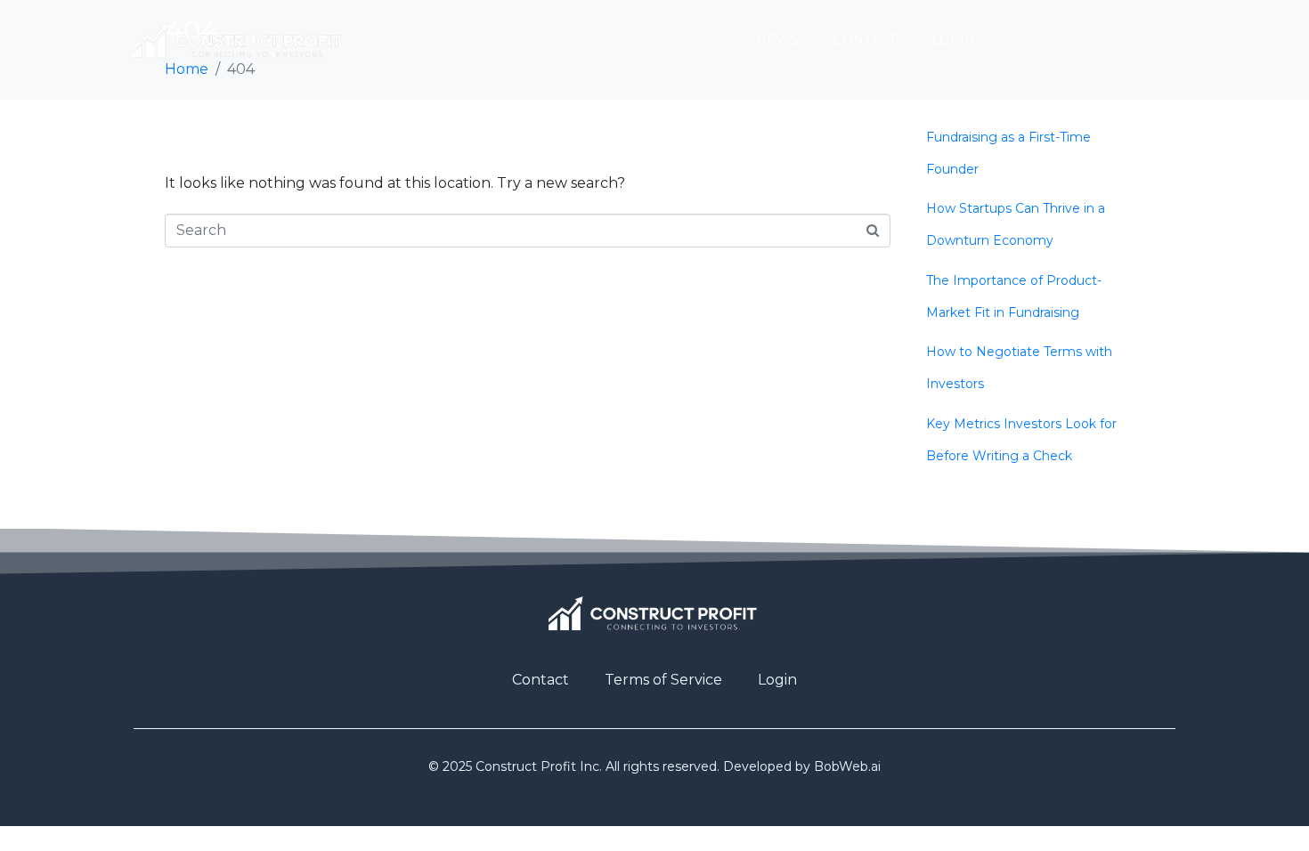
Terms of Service (663, 679)
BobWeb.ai (847, 766)
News (777, 40)
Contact (864, 40)
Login (953, 40)
